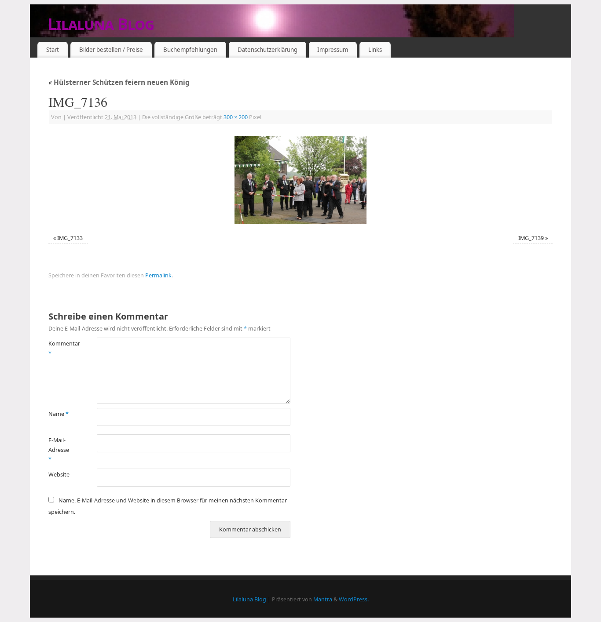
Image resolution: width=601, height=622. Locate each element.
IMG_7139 (531, 238)
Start (52, 50)
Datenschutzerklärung (267, 50)
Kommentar (60, 348)
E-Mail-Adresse (58, 449)
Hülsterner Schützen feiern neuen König (119, 82)
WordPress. (354, 599)
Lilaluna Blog (101, 24)
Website (59, 474)
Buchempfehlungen (190, 50)
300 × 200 (236, 117)
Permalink (158, 275)
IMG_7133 (70, 238)
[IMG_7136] (300, 180)
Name (58, 414)
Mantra (322, 599)
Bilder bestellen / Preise (111, 50)
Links (375, 50)
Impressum (332, 50)
